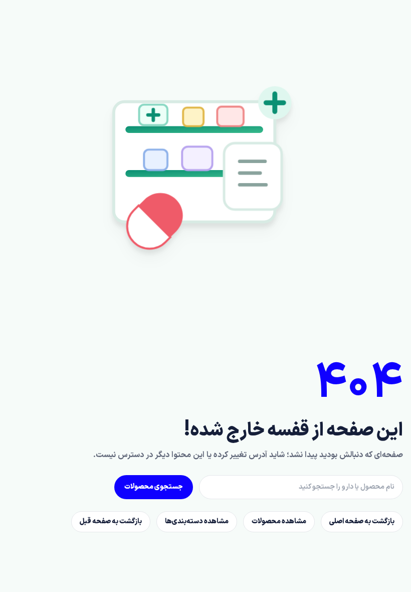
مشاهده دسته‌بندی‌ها (197, 521)
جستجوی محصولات (153, 487)
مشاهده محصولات (279, 521)
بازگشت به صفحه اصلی (361, 521)
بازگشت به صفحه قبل (111, 521)
